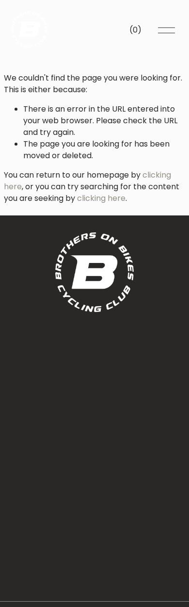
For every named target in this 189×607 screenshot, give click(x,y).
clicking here (101, 198)
